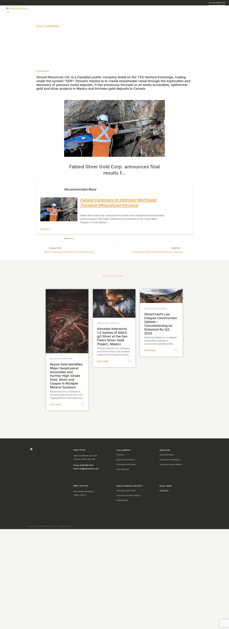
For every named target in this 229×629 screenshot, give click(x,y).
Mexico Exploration (61, 359)
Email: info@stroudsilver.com (86, 469)
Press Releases (122, 469)
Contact (164, 491)
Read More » (45, 229)
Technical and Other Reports (128, 495)
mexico (71, 238)
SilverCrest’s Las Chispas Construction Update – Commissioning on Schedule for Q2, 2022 (160, 323)
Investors (165, 450)
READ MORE (55, 404)
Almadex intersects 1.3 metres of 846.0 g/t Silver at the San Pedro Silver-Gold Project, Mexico (112, 336)
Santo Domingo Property (129, 486)
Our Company (123, 450)
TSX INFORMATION (216, 3)
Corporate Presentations (170, 460)
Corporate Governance (126, 464)
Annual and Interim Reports (171, 464)
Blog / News (166, 486)
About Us (120, 455)
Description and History (126, 490)
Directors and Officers (125, 460)
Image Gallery (122, 500)
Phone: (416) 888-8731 (83, 465)
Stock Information (167, 455)
